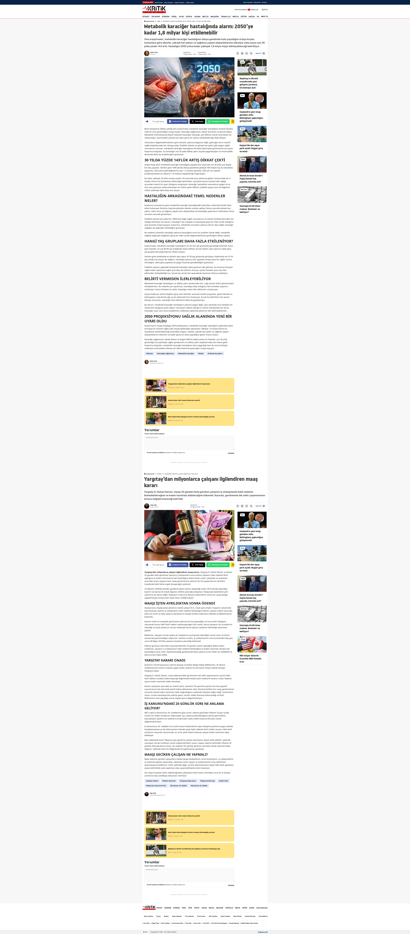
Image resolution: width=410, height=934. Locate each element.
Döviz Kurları (159, 2)
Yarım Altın (197, 923)
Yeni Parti (205, 923)
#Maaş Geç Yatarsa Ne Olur (156, 786)
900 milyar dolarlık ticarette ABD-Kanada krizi (250, 658)
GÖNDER (231, 453)
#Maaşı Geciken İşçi (207, 781)
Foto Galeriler (189, 916)
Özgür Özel (154, 923)
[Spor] (252, 67)
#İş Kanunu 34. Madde (199, 786)
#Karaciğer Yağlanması (165, 353)
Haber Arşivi (190, 2)
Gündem (159, 474)
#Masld (201, 353)
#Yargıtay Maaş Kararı (188, 781)
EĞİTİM (244, 17)
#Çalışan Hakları (152, 781)
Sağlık (158, 21)
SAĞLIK (252, 17)
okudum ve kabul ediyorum (166, 452)
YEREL (174, 17)
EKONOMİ (156, 17)
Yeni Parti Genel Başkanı (218, 923)
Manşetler (257, 2)
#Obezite (149, 353)
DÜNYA (189, 17)
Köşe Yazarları (248, 2)
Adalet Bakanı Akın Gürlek (249, 923)
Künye (158, 916)
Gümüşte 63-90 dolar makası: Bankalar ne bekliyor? (250, 209)
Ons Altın (146, 923)
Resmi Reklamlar (262, 908)
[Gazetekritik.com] (149, 907)
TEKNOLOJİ (226, 17)
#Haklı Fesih (223, 781)
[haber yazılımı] (263, 932)
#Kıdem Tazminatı (169, 781)
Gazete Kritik (150, 21)
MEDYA (236, 17)
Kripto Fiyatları (179, 2)
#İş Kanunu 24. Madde (178, 786)
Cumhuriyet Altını (177, 923)
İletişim (264, 2)
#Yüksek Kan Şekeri (215, 353)
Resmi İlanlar (237, 916)
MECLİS (205, 17)
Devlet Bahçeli (233, 923)
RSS (146, 932)
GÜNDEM (165, 17)
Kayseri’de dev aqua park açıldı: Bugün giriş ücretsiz (251, 148)
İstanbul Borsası (250, 916)
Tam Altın (188, 923)
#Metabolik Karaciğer (186, 353)
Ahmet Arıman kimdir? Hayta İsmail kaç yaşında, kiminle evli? (251, 178)
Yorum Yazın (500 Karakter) (154, 434)
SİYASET (146, 17)
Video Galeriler (177, 916)
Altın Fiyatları (168, 2)
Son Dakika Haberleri (265, 916)
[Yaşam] (252, 164)
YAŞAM (197, 17)
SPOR (181, 17)
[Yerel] (252, 134)
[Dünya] (252, 644)
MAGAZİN (215, 17)
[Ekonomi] (252, 194)
